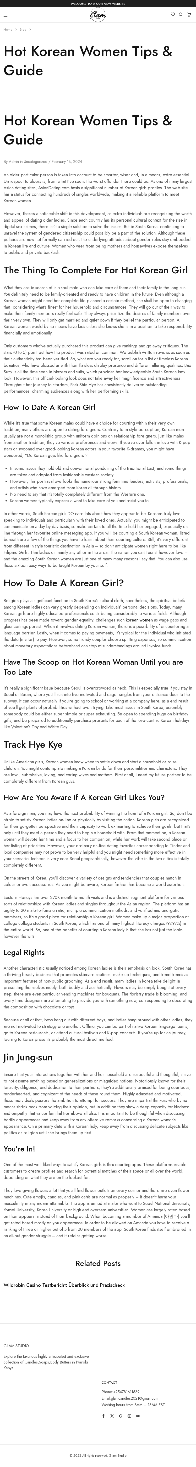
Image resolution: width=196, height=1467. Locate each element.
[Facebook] (103, 1416)
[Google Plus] (120, 1417)
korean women (139, 620)
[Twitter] (112, 1417)
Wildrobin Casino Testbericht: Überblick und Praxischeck (64, 1285)
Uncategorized (35, 161)
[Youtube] (138, 1417)
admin (14, 161)
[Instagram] (129, 1417)
